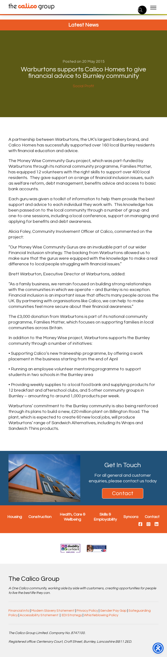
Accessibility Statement (39, 615)
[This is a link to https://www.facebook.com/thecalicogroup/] (140, 524)
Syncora (131, 517)
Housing (14, 517)
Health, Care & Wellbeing (72, 516)
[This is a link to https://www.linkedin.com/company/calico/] (157, 524)
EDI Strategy (72, 615)
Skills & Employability (105, 516)
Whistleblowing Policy (101, 615)
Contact (122, 493)
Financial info (18, 610)
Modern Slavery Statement (53, 610)
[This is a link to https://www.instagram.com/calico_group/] (148, 524)
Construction (40, 517)
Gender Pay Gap (113, 610)
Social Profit (83, 86)
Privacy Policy (87, 610)
